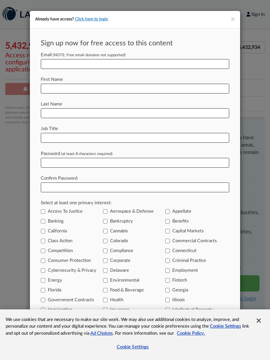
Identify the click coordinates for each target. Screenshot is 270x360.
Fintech (179, 280)
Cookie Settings (225, 326)
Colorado (119, 241)
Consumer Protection (69, 260)
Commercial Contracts (194, 241)
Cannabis (119, 231)
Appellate (181, 211)
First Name (52, 79)
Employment (185, 270)
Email (83, 55)
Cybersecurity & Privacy (72, 270)
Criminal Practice (189, 260)
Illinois (178, 300)
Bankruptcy (121, 221)
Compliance (121, 251)
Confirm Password (59, 178)
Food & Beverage (127, 290)
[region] (135, 334)
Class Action (60, 241)
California (57, 231)
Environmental (124, 280)
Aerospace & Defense (132, 211)
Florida (54, 290)
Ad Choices (101, 333)
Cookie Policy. (191, 333)
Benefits (180, 221)
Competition (60, 251)
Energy (55, 280)
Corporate (120, 260)
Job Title (49, 129)
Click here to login (91, 19)
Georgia (180, 290)
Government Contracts (71, 300)
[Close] (258, 320)
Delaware (119, 270)
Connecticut (184, 251)
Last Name (51, 104)
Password (76, 154)
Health (116, 300)
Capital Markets (188, 231)
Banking (56, 221)
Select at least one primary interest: (76, 203)
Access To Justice (65, 211)
